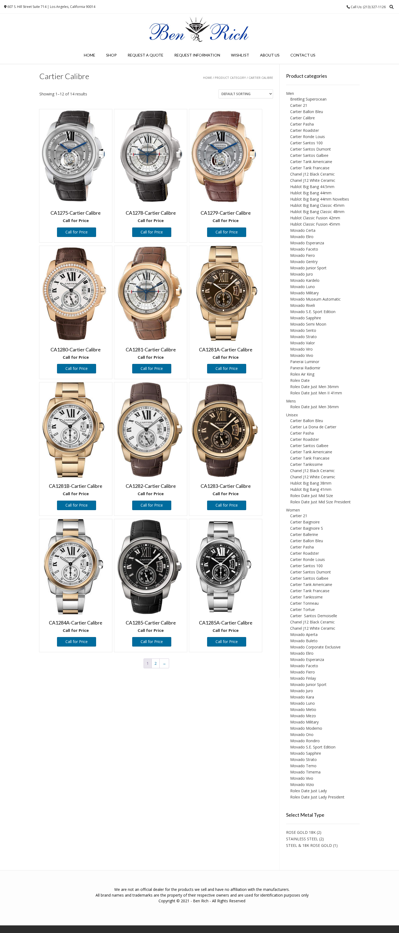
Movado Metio (303, 709)
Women (293, 510)
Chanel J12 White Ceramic (312, 180)
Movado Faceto (304, 249)
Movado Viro (301, 349)
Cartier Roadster (304, 130)
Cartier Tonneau (304, 603)
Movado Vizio (302, 784)
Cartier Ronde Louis (307, 136)
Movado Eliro (302, 236)
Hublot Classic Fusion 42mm (315, 217)
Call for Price (76, 232)
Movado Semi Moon (308, 324)
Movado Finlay (303, 678)
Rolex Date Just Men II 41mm (316, 392)
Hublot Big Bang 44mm (310, 192)
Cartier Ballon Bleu (306, 111)
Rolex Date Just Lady (308, 790)
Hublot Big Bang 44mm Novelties (319, 199)
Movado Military (304, 292)
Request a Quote (145, 55)
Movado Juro (301, 274)
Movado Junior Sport (308, 267)
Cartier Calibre (302, 117)
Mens (291, 401)
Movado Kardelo (304, 280)
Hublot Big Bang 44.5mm (312, 186)
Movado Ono (302, 734)
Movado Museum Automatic (315, 299)
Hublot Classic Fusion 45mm (315, 224)
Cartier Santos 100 (306, 142)
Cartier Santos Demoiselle (313, 615)
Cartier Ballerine (304, 534)
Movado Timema (305, 772)
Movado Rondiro (305, 740)
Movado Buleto (304, 640)
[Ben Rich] (199, 29)
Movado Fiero (302, 255)
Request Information (197, 55)
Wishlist (240, 55)
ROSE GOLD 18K (301, 832)
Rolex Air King (302, 374)
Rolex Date (300, 380)
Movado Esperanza (307, 242)
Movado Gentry (304, 261)
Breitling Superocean (308, 99)
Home (89, 55)
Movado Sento (303, 330)
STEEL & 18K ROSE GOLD (309, 845)
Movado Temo (303, 765)
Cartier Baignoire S (306, 528)
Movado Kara (302, 697)
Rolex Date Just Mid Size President (320, 501)
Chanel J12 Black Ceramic (312, 174)
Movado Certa (302, 230)
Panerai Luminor (304, 361)
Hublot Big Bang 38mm (310, 483)
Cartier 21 (298, 105)
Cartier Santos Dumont (310, 149)
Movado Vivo (301, 355)
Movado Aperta (304, 634)
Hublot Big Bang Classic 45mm (317, 205)
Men (290, 93)
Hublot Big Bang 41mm (310, 489)
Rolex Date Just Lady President (317, 797)
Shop (111, 55)
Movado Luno (302, 286)
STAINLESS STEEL (302, 838)
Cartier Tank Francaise (310, 167)
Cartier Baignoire (305, 522)
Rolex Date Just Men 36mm (314, 386)
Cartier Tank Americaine (311, 161)
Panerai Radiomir (305, 367)
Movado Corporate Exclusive (315, 647)
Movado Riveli (302, 305)
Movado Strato (303, 336)
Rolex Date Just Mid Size (311, 495)
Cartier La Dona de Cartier (313, 426)
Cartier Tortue (302, 609)
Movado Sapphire (305, 317)
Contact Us (302, 55)
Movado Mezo (303, 715)
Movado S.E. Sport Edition (312, 311)
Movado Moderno (306, 728)
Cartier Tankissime (306, 464)
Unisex (292, 414)
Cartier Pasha (302, 124)
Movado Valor (302, 342)
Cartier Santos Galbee (309, 155)
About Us (270, 55)
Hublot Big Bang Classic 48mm (317, 211)
